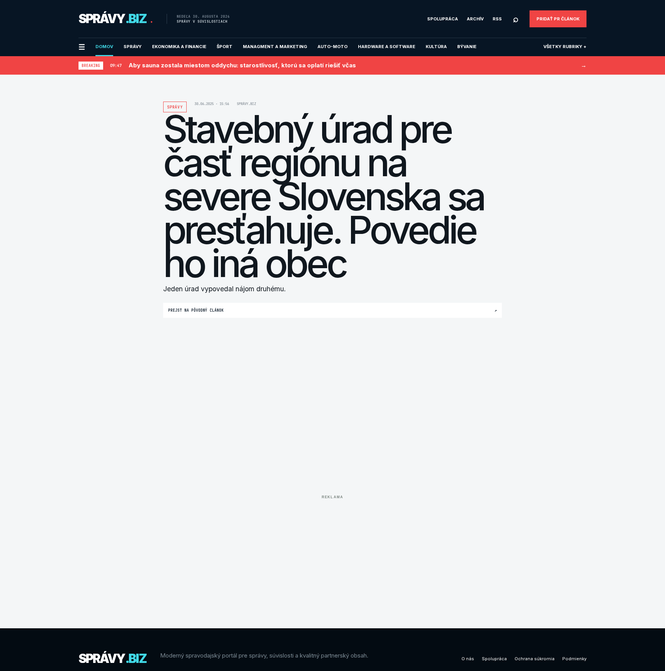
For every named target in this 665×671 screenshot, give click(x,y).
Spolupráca (442, 19)
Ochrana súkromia (535, 658)
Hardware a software (386, 46)
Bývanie (466, 46)
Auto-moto (332, 46)
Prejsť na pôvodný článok (332, 310)
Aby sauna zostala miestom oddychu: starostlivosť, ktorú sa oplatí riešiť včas (242, 65)
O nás (467, 658)
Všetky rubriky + (564, 46)
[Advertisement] (332, 556)
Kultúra (436, 46)
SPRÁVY (133, 46)
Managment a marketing (275, 46)
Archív (475, 19)
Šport (224, 46)
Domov (104, 46)
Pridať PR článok (558, 19)
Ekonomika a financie (179, 46)
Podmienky (574, 658)
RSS (497, 19)
